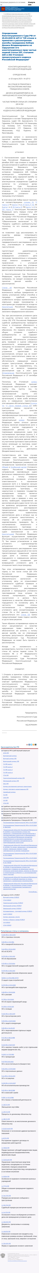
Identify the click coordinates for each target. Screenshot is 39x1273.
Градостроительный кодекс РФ (14, 778)
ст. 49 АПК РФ (6, 1231)
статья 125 (25, 615)
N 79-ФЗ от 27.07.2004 (8, 963)
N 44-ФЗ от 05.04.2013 (8, 1076)
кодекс (34, 382)
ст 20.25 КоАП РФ (7, 1128)
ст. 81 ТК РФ (5, 1138)
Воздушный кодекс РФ (11, 761)
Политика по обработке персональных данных (17, 1260)
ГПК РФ (5, 775)
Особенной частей (19, 467)
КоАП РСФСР (7, 914)
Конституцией (8, 534)
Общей (5, 467)
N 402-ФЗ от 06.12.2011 (8, 1014)
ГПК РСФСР (7, 900)
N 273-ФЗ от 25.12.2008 (9, 985)
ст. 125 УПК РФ (6, 1205)
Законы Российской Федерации (14, 809)
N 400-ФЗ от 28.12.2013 (9, 935)
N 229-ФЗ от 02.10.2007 (9, 1083)
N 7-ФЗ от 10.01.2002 (8, 999)
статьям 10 (29, 202)
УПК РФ (6, 803)
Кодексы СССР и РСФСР (11, 895)
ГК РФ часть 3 (7, 769)
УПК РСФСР (7, 925)
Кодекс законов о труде (11, 917)
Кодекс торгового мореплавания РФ (15, 789)
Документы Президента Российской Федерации (20, 811)
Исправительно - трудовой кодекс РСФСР (17, 911)
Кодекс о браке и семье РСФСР (14, 919)
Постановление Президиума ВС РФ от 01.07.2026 (20, 822)
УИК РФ (6, 797)
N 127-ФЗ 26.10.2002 (8, 1061)
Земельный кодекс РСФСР (12, 908)
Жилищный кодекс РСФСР (12, 905)
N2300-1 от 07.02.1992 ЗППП (10, 978)
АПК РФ (6, 753)
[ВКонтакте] (29, 744)
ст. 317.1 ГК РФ (6, 1112)
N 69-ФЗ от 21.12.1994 (8, 942)
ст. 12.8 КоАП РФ (7, 1160)
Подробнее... (33, 892)
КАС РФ (5, 783)
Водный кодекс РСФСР (11, 897)
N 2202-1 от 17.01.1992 (8, 1054)
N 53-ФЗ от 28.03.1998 (8, 1090)
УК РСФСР (6, 922)
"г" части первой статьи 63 (18, 406)
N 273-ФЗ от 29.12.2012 (8, 956)
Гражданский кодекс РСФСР (13, 903)
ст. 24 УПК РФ (6, 1212)
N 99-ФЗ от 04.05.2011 (8, 1028)
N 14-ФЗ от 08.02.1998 (8, 1037)
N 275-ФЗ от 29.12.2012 (8, 971)
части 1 (15, 205)
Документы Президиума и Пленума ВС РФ (17, 820)
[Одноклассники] (33, 744)
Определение (8, 373)
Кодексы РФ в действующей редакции (16, 750)
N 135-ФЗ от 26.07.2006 (9, 1021)
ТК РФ (5, 795)
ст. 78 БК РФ (5, 1148)
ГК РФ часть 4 (8, 772)
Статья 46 (7, 288)
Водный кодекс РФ (9, 758)
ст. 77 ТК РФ (5, 1186)
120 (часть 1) (7, 209)
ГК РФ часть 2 (7, 767)
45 (33, 205)
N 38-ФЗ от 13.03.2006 (8, 992)
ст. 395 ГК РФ (6, 1119)
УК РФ (5, 800)
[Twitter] (31, 744)
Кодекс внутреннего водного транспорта (17, 786)
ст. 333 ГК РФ (6, 1105)
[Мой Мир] (36, 744)
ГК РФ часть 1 (7, 764)
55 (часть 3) (17, 207)
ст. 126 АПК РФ (6, 1222)
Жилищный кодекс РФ (11, 781)
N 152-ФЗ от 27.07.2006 (8, 1069)
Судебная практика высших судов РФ (16, 806)
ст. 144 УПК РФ (6, 1195)
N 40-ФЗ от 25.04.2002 (9, 949)
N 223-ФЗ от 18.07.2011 (8, 1045)
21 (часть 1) (26, 205)
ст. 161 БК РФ (5, 1176)
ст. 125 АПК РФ (6, 1243)
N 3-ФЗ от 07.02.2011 (8, 1006)
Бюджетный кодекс (10, 756)
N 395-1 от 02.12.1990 (8, 1097)
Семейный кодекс (9, 792)
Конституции (7, 307)
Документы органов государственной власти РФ (19, 818)
